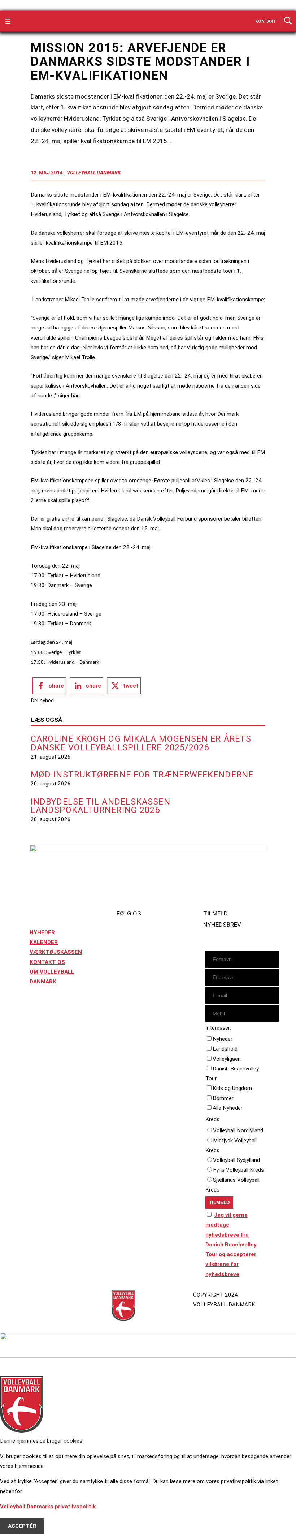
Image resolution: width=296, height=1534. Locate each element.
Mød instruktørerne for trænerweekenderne (142, 775)
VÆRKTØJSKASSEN (56, 952)
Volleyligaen (227, 1059)
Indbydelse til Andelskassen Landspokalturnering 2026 (100, 806)
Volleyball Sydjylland (236, 1160)
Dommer (223, 1098)
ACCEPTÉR (22, 1526)
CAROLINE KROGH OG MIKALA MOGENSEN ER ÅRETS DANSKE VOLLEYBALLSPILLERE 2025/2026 (141, 743)
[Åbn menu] (8, 21)
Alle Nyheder (228, 1108)
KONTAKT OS (47, 962)
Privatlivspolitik (50, 1295)
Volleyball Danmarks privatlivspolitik (48, 1506)
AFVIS (15, 1516)
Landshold (225, 1049)
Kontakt (266, 21)
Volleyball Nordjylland (238, 1130)
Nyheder (222, 1039)
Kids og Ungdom (232, 1088)
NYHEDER (42, 932)
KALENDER (44, 942)
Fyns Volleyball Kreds (238, 1170)
